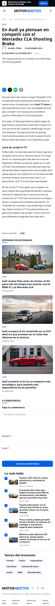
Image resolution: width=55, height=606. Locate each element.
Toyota (22, 560)
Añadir (43, 3)
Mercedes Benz (34, 572)
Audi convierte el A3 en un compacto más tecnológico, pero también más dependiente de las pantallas (26, 384)
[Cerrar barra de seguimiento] (51, 3)
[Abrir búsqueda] (50, 10)
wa (15, 90)
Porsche (10, 560)
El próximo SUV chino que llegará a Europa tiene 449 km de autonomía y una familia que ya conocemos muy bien (34, 494)
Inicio (4, 19)
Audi (10, 19)
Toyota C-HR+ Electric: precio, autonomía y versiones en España (33, 480)
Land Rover (11, 566)
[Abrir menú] (4, 10)
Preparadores (36, 560)
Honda (9, 572)
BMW (20, 572)
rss (43, 588)
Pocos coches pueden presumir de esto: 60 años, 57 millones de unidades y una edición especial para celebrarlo (35, 523)
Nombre (7, 436)
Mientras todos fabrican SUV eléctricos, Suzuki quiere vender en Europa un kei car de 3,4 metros (34, 538)
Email (5, 448)
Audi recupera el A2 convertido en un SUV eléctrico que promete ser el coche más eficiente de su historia (26, 334)
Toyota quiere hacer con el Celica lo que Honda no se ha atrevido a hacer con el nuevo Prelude (33, 509)
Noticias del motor (30, 566)
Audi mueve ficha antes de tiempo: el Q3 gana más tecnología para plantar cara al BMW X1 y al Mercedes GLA (26, 284)
